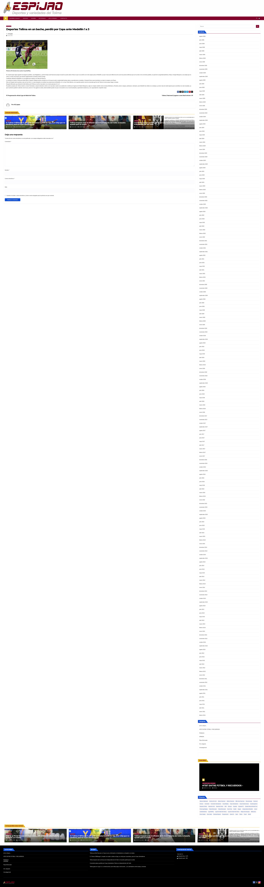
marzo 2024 (202, 142)
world (249, 814)
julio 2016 (201, 478)
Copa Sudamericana (244, 803)
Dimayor (230, 806)
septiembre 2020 (203, 295)
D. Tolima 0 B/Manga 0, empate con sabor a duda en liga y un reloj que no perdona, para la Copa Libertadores (35, 123)
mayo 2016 (202, 485)
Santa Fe (232, 814)
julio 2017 (201, 434)
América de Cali (212, 801)
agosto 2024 (202, 124)
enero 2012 (202, 675)
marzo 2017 (202, 448)
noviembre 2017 (203, 419)
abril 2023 (201, 182)
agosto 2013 (202, 605)
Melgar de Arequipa (245, 811)
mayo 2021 (202, 266)
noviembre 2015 (203, 507)
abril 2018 (201, 401)
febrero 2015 (202, 540)
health (234, 809)
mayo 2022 (202, 222)
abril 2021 (201, 270)
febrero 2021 (202, 277)
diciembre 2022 (203, 197)
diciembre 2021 (203, 240)
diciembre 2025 (203, 65)
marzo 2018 (202, 405)
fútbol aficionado (222, 809)
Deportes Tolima (203, 806)
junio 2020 (202, 306)
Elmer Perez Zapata (20, 126)
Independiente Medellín (247, 809)
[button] (256, 18)
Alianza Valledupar (204, 801)
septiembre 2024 (203, 120)
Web (6, 187)
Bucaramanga (249, 801)
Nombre (7, 170)
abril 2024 (201, 138)
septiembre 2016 (203, 470)
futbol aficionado (213, 809)
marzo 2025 (202, 98)
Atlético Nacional (230, 801)
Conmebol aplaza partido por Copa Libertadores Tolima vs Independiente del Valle (157, 123)
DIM (225, 806)
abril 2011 (201, 707)
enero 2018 (202, 412)
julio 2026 (201, 40)
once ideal (209, 814)
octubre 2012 (202, 642)
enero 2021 (202, 280)
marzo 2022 (202, 229)
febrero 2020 (202, 321)
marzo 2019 (202, 361)
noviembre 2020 (203, 288)
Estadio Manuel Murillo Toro (251, 806)
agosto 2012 (202, 649)
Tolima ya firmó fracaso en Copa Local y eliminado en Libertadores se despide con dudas (33, 837)
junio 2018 (202, 394)
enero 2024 (202, 149)
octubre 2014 (202, 554)
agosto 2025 (202, 80)
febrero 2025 (202, 102)
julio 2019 (201, 346)
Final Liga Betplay (204, 809)
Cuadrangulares (253, 803)
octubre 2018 (202, 379)
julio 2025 (201, 83)
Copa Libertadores (234, 803)
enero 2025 (202, 105)
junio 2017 (202, 437)
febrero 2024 (202, 145)
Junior (255, 809)
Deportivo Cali (211, 806)
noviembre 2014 (203, 551)
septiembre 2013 (203, 602)
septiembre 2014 (203, 558)
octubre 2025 (202, 72)
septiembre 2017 (203, 426)
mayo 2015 (202, 529)
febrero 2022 (202, 233)
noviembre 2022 (203, 200)
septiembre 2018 (203, 383)
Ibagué (239, 809)
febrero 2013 (202, 627)
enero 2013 (202, 631)
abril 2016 (201, 489)
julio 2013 (201, 609)
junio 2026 (202, 43)
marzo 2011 (202, 711)
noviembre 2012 (203, 638)
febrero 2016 (202, 496)
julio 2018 (201, 390)
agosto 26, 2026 (11, 840)
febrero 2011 (202, 715)
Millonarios (253, 811)
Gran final (229, 809)
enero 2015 (202, 543)
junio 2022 (202, 218)
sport (237, 814)
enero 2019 (202, 368)
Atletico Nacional (221, 801)
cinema (201, 803)
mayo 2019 (202, 353)
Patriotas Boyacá (217, 814)
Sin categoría (202, 744)
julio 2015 (201, 521)
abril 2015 (201, 532)
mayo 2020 (202, 310)
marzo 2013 (202, 624)
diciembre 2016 (203, 459)
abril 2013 (201, 620)
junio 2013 (202, 613)
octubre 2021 (202, 248)
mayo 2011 (202, 704)
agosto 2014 (202, 562)
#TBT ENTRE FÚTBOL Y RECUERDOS (209, 729)
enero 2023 (202, 193)
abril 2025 (201, 94)
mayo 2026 (202, 47)
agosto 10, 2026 (204, 840)
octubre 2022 (202, 204)
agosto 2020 (202, 299)
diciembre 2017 (203, 416)
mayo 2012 (202, 660)
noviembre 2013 (203, 594)
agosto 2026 (202, 36)
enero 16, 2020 (207, 787)
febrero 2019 (202, 364)
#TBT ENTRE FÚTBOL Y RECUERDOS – (222, 785)
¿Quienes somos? (14, 18)
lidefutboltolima (203, 811)
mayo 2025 (202, 91)
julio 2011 (201, 697)
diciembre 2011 (203, 678)
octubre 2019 (202, 335)
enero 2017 (202, 456)
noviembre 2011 (203, 682)
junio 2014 (202, 569)
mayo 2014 (202, 572)
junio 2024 (202, 131)
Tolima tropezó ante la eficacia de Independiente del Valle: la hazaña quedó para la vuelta (97, 123)
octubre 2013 (202, 598)
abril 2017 (201, 445)
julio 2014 (201, 565)
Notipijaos (42, 18)
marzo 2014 (202, 580)
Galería (33, 18)
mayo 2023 (202, 178)
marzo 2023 (202, 186)
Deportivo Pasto (219, 806)
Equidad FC (241, 806)
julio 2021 (201, 259)
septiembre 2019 (203, 339)
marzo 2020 (202, 317)
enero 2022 (202, 237)
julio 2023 (201, 171)
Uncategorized (203, 747)
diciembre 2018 (203, 372)
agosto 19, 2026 (140, 840)
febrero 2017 (202, 452)
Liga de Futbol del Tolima (220, 811)
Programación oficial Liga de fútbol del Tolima (21, 95)
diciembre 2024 (203, 109)
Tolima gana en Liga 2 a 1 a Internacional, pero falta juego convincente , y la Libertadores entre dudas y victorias (118, 866)
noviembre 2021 (203, 244)
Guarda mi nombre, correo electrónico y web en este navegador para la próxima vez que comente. (30, 195)
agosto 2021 (202, 255)
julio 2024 (201, 127)
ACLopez (10, 33)
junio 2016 (202, 481)
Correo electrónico (10, 178)
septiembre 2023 (203, 164)
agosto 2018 (202, 386)
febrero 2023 (202, 189)
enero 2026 (202, 61)
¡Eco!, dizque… (53, 18)
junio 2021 (202, 262)
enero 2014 (202, 587)
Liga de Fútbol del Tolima (233, 811)
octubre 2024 (202, 116)
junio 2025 (202, 87)
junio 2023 (202, 175)
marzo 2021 (202, 273)
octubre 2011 (202, 686)
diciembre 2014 (203, 547)
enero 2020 (202, 324)
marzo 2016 (202, 492)
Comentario (8, 141)
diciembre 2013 (203, 591)
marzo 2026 (202, 54)
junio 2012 (202, 656)
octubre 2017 (202, 423)
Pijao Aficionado (203, 740)
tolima (240, 814)
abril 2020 (201, 313)
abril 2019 (201, 357)
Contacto (63, 18)
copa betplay (225, 803)
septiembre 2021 (203, 251)
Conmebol (207, 803)
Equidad (235, 806)
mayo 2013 (202, 616)
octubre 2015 (202, 510)
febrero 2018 (202, 408)
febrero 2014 (202, 583)
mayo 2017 (202, 441)
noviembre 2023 (203, 156)
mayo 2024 (202, 134)
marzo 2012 (202, 667)
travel (245, 814)
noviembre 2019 (203, 332)
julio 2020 (201, 302)
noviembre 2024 (203, 113)
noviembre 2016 (203, 463)
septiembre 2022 (203, 207)
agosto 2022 (202, 211)
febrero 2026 (202, 58)
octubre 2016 (202, 467)
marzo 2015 (202, 536)
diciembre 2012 (203, 634)
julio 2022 (201, 215)
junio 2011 (202, 700)
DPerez (215, 787)
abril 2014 (201, 576)
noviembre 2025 (203, 69)
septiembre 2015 (203, 514)
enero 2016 (202, 499)
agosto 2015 (202, 518)
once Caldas (202, 814)
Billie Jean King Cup (240, 801)
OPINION (201, 736)
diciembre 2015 (203, 503)
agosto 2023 (202, 167)
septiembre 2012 (203, 645)
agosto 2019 (202, 343)
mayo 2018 (202, 397)
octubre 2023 (202, 160)
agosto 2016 (202, 474)
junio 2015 (202, 525)
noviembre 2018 (203, 375)
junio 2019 (202, 350)
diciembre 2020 (203, 284)
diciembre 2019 (203, 328)
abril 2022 (201, 226)
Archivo (25, 18)
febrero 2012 (202, 671)
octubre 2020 (202, 291)
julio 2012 (201, 653)
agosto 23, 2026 (75, 840)
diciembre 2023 (203, 153)
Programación (225, 814)
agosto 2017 (202, 430)
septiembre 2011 (203, 689)
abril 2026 (201, 51)
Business (255, 801)
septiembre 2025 (203, 76)
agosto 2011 (202, 693)
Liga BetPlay (211, 811)
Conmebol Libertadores (216, 803)
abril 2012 (201, 664)
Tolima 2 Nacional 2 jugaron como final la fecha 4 (177, 95)
